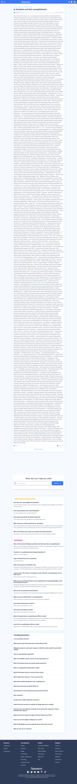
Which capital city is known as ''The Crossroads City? (28, 677)
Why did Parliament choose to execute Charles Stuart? (29, 672)
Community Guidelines (43, 745)
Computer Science (25, 762)
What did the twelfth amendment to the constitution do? (29, 681)
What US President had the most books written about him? (30, 663)
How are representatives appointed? (24, 654)
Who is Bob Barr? (18, 695)
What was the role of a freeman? (23, 729)
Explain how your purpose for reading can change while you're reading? (34, 704)
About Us (57, 745)
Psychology (23, 759)
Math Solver (41, 756)
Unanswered (7, 751)
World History (24, 754)
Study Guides (41, 754)
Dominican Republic (19, 259)
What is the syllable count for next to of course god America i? (31, 659)
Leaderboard (7, 745)
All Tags (5, 748)
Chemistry (23, 748)
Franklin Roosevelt (41, 282)
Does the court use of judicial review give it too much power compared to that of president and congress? (36, 709)
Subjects (15, 6)
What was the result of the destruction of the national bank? (30, 643)
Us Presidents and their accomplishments (30, 9)
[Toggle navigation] (2, 2)
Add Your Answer (38, 449)
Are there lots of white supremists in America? (26, 700)
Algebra (23, 745)
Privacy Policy (58, 754)
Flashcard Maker (42, 751)
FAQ (39, 759)
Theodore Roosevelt (25, 185)
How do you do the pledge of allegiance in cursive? (28, 720)
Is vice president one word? (21, 639)
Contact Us (57, 748)
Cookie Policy (58, 759)
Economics (23, 765)
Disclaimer (57, 756)
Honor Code (41, 748)
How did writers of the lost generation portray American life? (31, 691)
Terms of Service (59, 751)
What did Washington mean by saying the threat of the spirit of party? (33, 724)
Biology (22, 751)
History (19, 6)
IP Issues (57, 762)
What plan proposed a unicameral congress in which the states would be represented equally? (37, 648)
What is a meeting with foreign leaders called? (27, 668)
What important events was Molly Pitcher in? (26, 686)
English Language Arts (26, 756)
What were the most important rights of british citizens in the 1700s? (33, 715)
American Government (27, 6)
